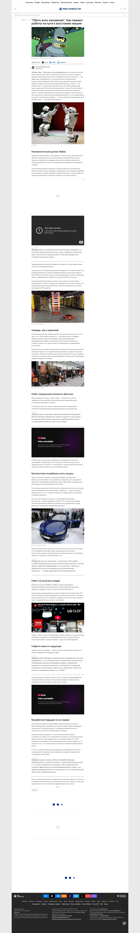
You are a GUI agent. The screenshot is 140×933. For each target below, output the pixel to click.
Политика (24, 901)
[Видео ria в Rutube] (70, 896)
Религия (87, 901)
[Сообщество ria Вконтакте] (58, 896)
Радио (98, 901)
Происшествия (53, 901)
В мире (45, 901)
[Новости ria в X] (82, 896)
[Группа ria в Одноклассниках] (64, 896)
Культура (71, 901)
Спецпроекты (36, 904)
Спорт (60, 901)
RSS (101, 904)
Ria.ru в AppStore (76, 904)
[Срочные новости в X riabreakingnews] (88, 896)
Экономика (39, 901)
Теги (117, 901)
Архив (106, 904)
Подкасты (104, 901)
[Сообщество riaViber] (94, 896)
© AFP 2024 (34, 145)
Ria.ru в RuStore (86, 904)
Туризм (93, 901)
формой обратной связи (96, 914)
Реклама (44, 904)
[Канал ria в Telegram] (76, 896)
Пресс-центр (65, 904)
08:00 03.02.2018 (18, 15)
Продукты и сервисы (54, 904)
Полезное (111, 901)
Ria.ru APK (96, 904)
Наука (65, 901)
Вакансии (16, 912)
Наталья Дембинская (43, 67)
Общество (31, 901)
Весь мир (34, 790)
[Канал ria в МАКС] (46, 896)
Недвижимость (79, 901)
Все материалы (39, 68)
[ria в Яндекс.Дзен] (52, 896)
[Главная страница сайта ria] (70, 9)
